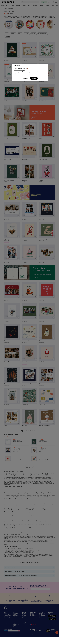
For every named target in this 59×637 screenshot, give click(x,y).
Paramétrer (25, 78)
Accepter (34, 78)
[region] (30, 72)
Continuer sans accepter (19, 70)
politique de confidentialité (28, 74)
